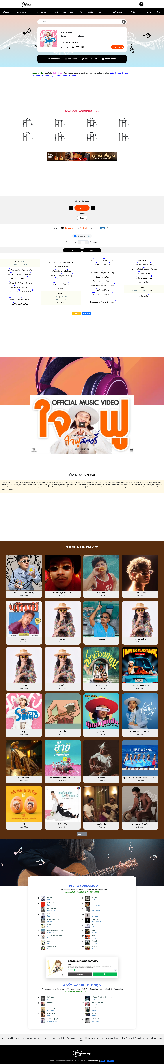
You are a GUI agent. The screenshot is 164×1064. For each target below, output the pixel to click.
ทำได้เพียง (95, 946)
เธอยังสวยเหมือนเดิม (140, 824)
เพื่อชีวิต (90, 12)
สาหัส (93, 925)
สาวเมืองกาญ (101, 685)
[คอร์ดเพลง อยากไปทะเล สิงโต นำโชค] (101, 572)
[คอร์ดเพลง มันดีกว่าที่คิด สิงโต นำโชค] (63, 804)
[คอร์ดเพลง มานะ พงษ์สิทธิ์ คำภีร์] (88, 909)
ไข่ (24, 824)
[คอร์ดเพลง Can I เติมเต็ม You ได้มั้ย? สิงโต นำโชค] (140, 711)
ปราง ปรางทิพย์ (51, 1005)
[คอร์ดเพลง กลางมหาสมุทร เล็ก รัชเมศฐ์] (43, 1009)
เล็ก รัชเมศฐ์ (50, 1010)
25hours (94, 949)
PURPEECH (50, 932)
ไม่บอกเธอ (95, 919)
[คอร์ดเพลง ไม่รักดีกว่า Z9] (43, 998)
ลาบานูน (94, 938)
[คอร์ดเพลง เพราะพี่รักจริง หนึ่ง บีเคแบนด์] (88, 904)
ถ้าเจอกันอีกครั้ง (52, 1013)
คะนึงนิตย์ (50, 1002)
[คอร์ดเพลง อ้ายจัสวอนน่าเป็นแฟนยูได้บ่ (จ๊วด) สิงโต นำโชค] (63, 758)
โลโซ (48, 900)
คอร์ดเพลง (5, 12)
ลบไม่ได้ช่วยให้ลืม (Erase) (55, 936)
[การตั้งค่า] (141, 4)
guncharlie (95, 1021)
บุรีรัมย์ (23, 639)
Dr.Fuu (94, 900)
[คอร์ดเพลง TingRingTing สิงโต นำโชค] (140, 572)
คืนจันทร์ (49, 897)
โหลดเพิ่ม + (82, 834)
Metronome (71, 242)
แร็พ (64, 12)
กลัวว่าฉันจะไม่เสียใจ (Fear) (55, 930)
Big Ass (94, 943)
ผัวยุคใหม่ (62, 685)
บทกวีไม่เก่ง (101, 824)
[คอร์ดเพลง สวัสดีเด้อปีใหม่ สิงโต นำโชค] (140, 619)
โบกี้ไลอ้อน (50, 921)
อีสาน (158, 12)
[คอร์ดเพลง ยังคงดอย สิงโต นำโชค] (101, 758)
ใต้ (107, 12)
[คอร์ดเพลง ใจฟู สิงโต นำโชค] (24, 711)
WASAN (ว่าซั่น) (24, 778)
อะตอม (94, 1010)
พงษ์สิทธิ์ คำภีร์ (96, 910)
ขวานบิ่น (63, 731)
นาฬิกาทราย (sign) (53, 919)
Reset (82, 218)
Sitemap (110, 1061)
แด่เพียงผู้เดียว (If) (97, 1002)
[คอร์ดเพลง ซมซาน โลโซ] (43, 942)
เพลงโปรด (118, 47)
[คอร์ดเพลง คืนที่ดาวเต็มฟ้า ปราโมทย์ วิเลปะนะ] (43, 909)
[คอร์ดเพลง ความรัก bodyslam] (88, 915)
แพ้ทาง (94, 936)
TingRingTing (140, 592)
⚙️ (89, 236)
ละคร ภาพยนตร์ (78, 47)
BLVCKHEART (96, 999)
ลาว (142, 12)
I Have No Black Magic (140, 685)
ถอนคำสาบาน (96, 1008)
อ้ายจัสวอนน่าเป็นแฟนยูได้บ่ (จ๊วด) (62, 778)
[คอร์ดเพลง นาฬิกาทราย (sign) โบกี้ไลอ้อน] (43, 920)
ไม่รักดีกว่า (50, 997)
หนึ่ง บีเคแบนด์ (96, 905)
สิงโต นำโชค (73, 42)
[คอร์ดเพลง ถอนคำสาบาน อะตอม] (88, 1009)
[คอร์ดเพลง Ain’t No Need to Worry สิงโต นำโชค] (24, 572)
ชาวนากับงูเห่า (51, 946)
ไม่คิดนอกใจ (50, 903)
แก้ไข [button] (77, 313)
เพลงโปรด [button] (87, 313)
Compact (95, 242)
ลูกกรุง (149, 12)
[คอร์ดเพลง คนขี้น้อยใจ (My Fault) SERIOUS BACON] (43, 1020)
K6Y (48, 1015)
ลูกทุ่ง (100, 12)
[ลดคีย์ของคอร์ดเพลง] (71, 208)
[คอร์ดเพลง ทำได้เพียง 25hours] (88, 948)
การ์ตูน (80, 12)
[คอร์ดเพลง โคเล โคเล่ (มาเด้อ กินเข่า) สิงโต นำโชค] (63, 572)
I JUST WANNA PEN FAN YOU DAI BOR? (140, 778)
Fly (48, 949)
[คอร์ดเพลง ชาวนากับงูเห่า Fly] (43, 948)
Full (72, 250)
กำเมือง (133, 12)
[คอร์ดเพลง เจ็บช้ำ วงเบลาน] (88, 1014)
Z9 (48, 999)
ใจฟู (23, 731)
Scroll (92, 250)
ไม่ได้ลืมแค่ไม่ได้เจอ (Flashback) (101, 1019)
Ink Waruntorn (52, 938)
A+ (108, 228)
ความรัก (94, 914)
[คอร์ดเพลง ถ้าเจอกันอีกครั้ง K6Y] (43, 1014)
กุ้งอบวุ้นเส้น (101, 731)
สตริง (56, 12)
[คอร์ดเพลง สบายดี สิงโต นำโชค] (63, 619)
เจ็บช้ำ (94, 1013)
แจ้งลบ (103, 1061)
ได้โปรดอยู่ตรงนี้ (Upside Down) (102, 997)
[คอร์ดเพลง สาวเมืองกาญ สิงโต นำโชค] (101, 665)
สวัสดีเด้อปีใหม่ (140, 639)
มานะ (93, 908)
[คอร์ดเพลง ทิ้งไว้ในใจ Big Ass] (88, 942)
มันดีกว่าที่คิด (62, 824)
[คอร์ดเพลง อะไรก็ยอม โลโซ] (43, 926)
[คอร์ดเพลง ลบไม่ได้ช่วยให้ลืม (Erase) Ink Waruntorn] (43, 937)
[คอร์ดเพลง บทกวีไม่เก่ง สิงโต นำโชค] (101, 804)
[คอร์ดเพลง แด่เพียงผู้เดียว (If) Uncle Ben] (88, 1004)
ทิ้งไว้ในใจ (94, 941)
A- (97, 228)
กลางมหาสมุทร (51, 1008)
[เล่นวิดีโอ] (82, 424)
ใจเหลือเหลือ (95, 897)
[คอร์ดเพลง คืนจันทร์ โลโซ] (43, 898)
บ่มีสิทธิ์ (94, 930)
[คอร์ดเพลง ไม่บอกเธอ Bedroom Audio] (88, 920)
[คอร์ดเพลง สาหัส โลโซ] (88, 926)
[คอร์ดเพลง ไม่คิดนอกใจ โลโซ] (43, 904)
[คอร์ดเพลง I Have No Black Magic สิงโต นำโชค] (140, 665)
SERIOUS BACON (52, 1021)
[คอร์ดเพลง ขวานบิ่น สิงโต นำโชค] (63, 711)
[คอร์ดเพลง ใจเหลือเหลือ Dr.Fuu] (88, 898)
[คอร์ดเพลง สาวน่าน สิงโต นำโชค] (24, 665)
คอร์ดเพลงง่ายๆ (22, 12)
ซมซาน (49, 941)
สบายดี (62, 639)
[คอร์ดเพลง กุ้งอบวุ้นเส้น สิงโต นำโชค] (101, 711)
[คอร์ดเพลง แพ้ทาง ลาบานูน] (88, 937)
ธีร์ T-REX (94, 932)
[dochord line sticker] (82, 967)
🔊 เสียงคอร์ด (81, 236)
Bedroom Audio (97, 921)
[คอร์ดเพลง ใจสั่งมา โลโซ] (43, 915)
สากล (72, 12)
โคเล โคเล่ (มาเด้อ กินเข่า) (62, 592)
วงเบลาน (94, 1015)
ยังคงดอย (101, 778)
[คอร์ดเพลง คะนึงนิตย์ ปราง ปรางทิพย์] (43, 1004)
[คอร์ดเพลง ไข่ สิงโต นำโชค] (24, 804)
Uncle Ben (95, 1005)
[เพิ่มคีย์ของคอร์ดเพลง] (93, 208)
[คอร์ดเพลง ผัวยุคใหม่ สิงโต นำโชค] (63, 665)
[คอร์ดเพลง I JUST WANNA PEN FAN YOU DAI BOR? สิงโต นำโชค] (140, 758)
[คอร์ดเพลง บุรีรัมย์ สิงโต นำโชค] (24, 619)
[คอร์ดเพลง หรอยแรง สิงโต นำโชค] (101, 619)
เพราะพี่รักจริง (96, 903)
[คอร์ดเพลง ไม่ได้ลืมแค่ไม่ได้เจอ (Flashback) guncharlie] (88, 1020)
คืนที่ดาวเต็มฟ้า (51, 908)
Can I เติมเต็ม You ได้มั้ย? (140, 731)
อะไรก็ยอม (50, 925)
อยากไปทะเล (101, 592)
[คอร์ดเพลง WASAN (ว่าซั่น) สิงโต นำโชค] (24, 758)
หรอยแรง (101, 639)
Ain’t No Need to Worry (24, 592)
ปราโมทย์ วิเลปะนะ (52, 910)
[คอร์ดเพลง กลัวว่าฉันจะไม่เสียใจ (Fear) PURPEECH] (43, 931)
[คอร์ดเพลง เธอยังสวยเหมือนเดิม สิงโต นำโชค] (140, 804)
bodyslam (95, 916)
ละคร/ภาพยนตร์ (117, 12)
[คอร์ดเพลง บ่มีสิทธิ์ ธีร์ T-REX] (88, 931)
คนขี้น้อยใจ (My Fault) (54, 1019)
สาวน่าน (24, 685)
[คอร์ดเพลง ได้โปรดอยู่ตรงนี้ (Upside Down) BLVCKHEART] (88, 998)
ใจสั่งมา (49, 914)
